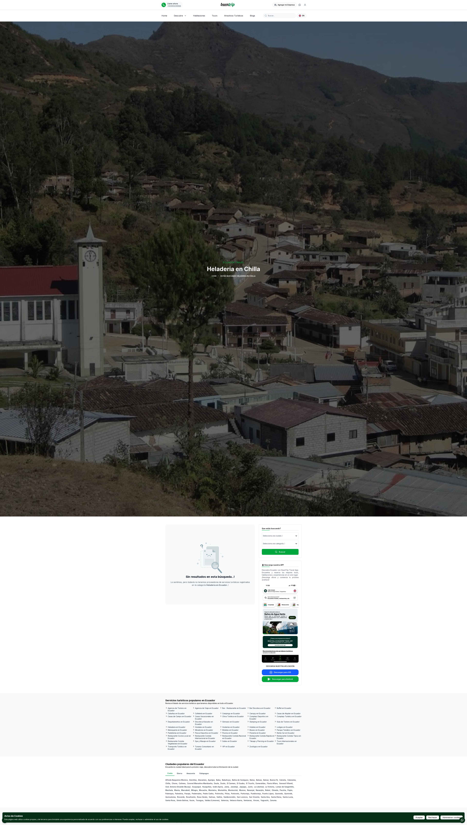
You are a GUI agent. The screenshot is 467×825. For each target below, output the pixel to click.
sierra (179, 773)
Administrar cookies (451, 817)
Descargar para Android (282, 679)
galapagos (204, 773)
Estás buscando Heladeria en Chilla (237, 276)
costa (169, 773)
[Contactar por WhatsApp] (462, 820)
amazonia (191, 773)
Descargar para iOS (282, 672)
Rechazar (432, 817)
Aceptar (419, 817)
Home (214, 276)
